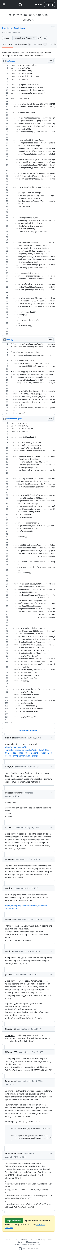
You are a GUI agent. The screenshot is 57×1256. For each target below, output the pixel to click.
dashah (8, 827)
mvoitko (9, 951)
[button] (39, 38)
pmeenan (9, 859)
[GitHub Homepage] (20, 1248)
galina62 (9, 974)
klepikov (7, 28)
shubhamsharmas (13, 1153)
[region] (28, 200)
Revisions (24, 44)
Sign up (50, 4)
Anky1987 (10, 766)
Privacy (15, 1239)
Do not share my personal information (28, 1244)
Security (24, 1239)
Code (9, 44)
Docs (50, 1239)
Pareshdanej (11, 1081)
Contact (21, 1242)
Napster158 (10, 1029)
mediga (8, 888)
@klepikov (10, 834)
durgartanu (10, 919)
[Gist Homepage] (20, 4)
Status (31, 1239)
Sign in (38, 4)
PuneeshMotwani (13, 793)
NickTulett (10, 738)
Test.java (19, 28)
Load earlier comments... (28, 730)
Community (41, 1239)
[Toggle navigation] (4, 4)
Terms (8, 1239)
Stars (41, 44)
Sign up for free (14, 1220)
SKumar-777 (11, 1052)
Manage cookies (32, 1242)
